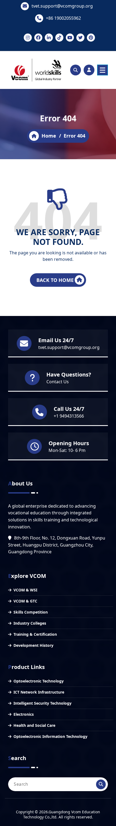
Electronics (23, 714)
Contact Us (57, 382)
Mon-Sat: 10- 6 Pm (67, 450)
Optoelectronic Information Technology (50, 736)
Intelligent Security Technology (42, 703)
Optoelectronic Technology (38, 681)
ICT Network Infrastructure (38, 692)
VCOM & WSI (25, 589)
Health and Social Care (34, 725)
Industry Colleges (29, 623)
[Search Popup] (75, 70)
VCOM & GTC (25, 601)
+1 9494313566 (69, 416)
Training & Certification (35, 634)
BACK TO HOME (55, 280)
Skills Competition (30, 612)
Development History (33, 645)
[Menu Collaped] (102, 70)
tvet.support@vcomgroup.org (62, 6)
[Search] (101, 784)
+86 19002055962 (63, 18)
